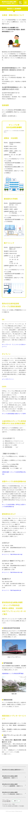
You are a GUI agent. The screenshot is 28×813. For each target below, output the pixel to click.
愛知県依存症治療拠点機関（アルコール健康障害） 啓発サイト (12, 785)
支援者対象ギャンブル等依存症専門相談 (12, 673)
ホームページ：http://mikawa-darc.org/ (12, 554)
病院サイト (16, 800)
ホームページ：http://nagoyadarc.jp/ (11, 590)
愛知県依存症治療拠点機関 (9, 2)
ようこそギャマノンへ (8, 379)
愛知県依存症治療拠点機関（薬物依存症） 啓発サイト (10, 777)
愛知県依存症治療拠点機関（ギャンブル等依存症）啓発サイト (12, 793)
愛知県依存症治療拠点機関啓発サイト (13, 769)
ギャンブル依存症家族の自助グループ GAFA (14, 413)
